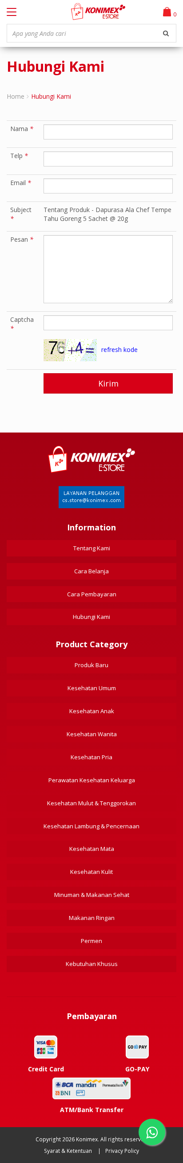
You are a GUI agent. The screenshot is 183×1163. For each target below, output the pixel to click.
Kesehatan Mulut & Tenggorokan (91, 803)
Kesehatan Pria (91, 757)
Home (15, 96)
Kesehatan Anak (91, 711)
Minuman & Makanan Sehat (91, 895)
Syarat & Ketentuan (68, 1151)
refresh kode (119, 349)
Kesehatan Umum (92, 688)
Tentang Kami (91, 548)
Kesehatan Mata (91, 849)
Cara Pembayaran (91, 594)
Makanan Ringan (92, 918)
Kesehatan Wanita (92, 734)
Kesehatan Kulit (91, 872)
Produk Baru (91, 665)
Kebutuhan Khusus (92, 964)
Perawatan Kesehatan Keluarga (91, 780)
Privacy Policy (122, 1151)
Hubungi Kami (91, 617)
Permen (91, 941)
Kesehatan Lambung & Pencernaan (91, 826)
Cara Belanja (91, 571)
